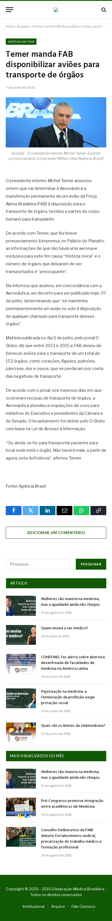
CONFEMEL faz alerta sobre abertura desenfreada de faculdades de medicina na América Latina (73, 663)
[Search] (103, 9)
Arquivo (23, 26)
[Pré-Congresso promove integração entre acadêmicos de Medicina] (21, 807)
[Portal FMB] (56, 10)
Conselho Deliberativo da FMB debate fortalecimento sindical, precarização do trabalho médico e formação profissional (71, 839)
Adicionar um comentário (56, 532)
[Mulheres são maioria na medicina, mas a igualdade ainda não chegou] (21, 606)
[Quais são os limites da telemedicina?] (21, 732)
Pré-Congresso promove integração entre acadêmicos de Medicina (72, 804)
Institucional (34, 906)
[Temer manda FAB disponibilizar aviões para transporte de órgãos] (56, 122)
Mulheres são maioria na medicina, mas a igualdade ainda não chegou (70, 602)
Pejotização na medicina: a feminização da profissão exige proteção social (68, 697)
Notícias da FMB (21, 41)
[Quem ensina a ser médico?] (21, 635)
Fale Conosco (83, 906)
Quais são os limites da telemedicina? (73, 726)
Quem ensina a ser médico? (64, 628)
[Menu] (9, 9)
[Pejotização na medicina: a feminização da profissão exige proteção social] (21, 698)
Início (10, 26)
